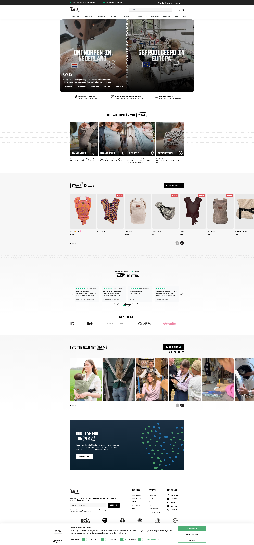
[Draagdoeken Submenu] (94, 16)
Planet (151, 498)
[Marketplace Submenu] (171, 16)
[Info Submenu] (186, 16)
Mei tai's (113, 16)
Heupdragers (101, 16)
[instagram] (170, 352)
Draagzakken (75, 16)
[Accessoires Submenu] (130, 16)
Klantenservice (153, 509)
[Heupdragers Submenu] (107, 16)
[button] (182, 243)
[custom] (175, 352)
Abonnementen (155, 16)
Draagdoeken (88, 16)
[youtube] (179, 352)
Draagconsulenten (155, 512)
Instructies (152, 495)
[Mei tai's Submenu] (117, 16)
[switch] (103, 539)
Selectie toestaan (192, 534)
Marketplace (166, 16)
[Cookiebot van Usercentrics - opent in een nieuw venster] (58, 541)
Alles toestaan (192, 528)
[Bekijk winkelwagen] (179, 9)
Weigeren (192, 540)
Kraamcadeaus (142, 16)
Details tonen (151, 539)
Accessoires (125, 16)
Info (183, 16)
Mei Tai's (135, 502)
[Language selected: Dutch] (175, 9)
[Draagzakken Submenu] (81, 16)
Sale (176, 16)
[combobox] (150, 10)
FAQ (150, 505)
